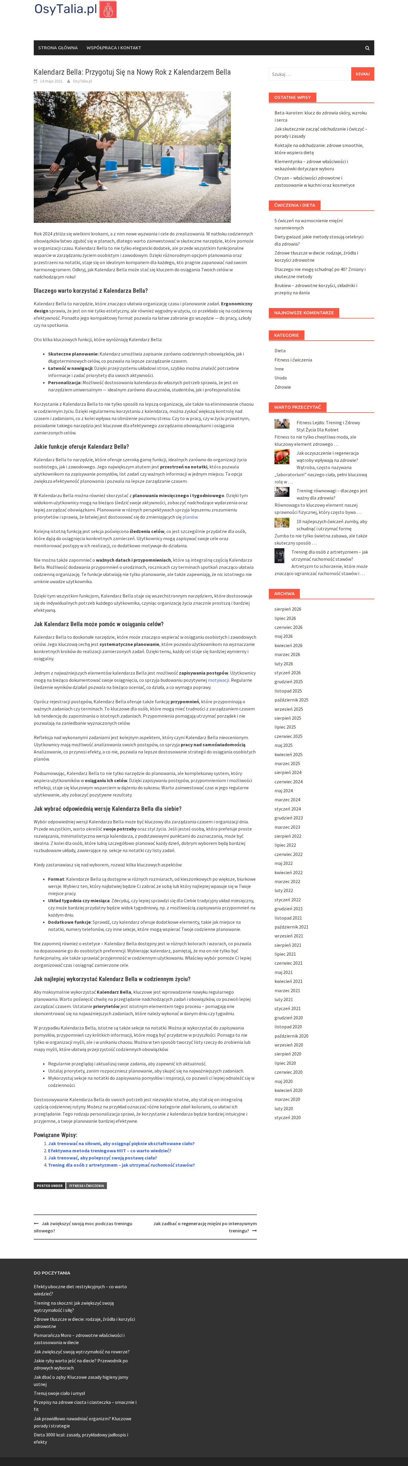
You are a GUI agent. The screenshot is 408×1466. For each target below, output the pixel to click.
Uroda (280, 378)
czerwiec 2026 (288, 627)
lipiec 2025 (285, 727)
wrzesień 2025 (288, 709)
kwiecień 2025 (288, 754)
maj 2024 (283, 790)
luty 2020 (283, 1108)
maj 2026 (283, 636)
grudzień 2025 (288, 681)
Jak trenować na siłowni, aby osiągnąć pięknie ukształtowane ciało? (121, 1143)
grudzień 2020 (288, 1018)
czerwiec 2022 (288, 854)
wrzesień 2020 (288, 1045)
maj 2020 (283, 1081)
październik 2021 (291, 927)
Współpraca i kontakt (114, 47)
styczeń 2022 (287, 900)
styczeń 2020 (287, 1117)
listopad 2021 (288, 918)
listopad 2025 (288, 691)
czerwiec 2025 (288, 736)
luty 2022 (283, 890)
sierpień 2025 (287, 718)
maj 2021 (283, 972)
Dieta (280, 350)
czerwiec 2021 (288, 963)
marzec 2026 (287, 654)
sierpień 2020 (287, 1054)
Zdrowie (282, 387)
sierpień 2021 (287, 945)
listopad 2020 (288, 1027)
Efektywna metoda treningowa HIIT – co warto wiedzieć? (109, 1151)
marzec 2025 (287, 763)
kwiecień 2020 (288, 1090)
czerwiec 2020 (288, 1072)
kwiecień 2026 (288, 645)
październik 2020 (291, 1036)
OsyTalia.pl (82, 81)
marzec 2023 (287, 827)
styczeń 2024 (287, 809)
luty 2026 (283, 664)
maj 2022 (283, 863)
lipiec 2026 (285, 618)
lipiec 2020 (285, 1063)
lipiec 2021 (285, 954)
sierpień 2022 (287, 836)
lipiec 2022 (285, 845)
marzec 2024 (287, 799)
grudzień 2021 (288, 909)
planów (189, 517)
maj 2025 (283, 745)
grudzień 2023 (288, 818)
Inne (279, 369)
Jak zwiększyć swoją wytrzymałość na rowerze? (82, 1352)
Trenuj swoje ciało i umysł (59, 1393)
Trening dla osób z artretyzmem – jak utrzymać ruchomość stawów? (121, 1165)
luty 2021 (283, 999)
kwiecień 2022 (288, 872)
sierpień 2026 (287, 609)
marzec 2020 (287, 1099)
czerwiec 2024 (288, 782)
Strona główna (58, 47)
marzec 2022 (287, 881)
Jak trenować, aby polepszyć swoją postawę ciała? (102, 1158)
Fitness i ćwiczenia (86, 1185)
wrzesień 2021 (288, 936)
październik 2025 (291, 700)
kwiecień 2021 (288, 981)
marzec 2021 (287, 990)
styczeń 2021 (287, 1008)
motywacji (218, 680)
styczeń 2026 (287, 672)
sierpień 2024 (287, 772)
